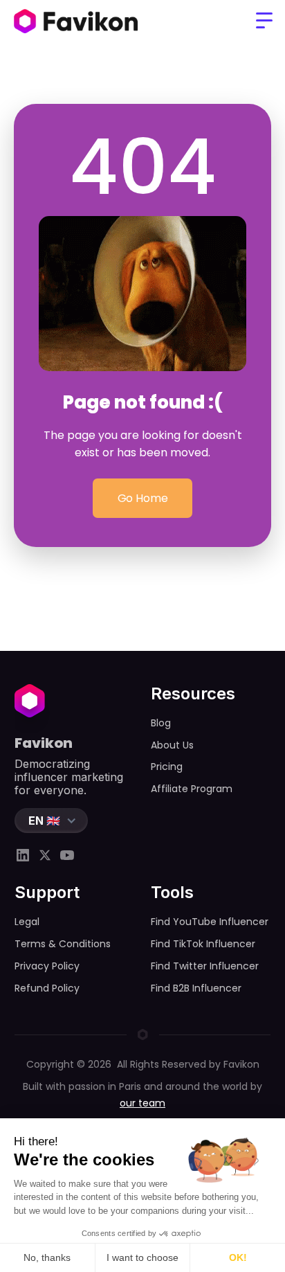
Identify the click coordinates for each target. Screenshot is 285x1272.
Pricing (167, 766)
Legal (27, 922)
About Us (172, 745)
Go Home (143, 498)
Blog (161, 723)
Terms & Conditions (63, 944)
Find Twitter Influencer (205, 966)
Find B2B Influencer (196, 988)
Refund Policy (47, 988)
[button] (264, 21)
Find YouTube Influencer (209, 922)
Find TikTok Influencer (203, 944)
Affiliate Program (191, 789)
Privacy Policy (47, 966)
